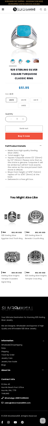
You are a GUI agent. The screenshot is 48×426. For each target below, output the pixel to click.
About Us (5, 370)
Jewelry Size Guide (9, 361)
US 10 (23, 100)
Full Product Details (15, 146)
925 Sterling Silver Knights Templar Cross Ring (36, 277)
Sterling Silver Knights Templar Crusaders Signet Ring (10, 278)
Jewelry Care (6, 358)
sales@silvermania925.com (17, 403)
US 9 (11, 100)
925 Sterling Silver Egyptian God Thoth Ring (12, 237)
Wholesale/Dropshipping (11, 345)
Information (7, 340)
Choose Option (12, 226)
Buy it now (24, 136)
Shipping (5, 351)
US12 (23, 105)
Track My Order (8, 355)
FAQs (3, 348)
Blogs (3, 365)
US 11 (36, 100)
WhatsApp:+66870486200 (16, 398)
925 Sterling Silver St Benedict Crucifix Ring (34, 237)
